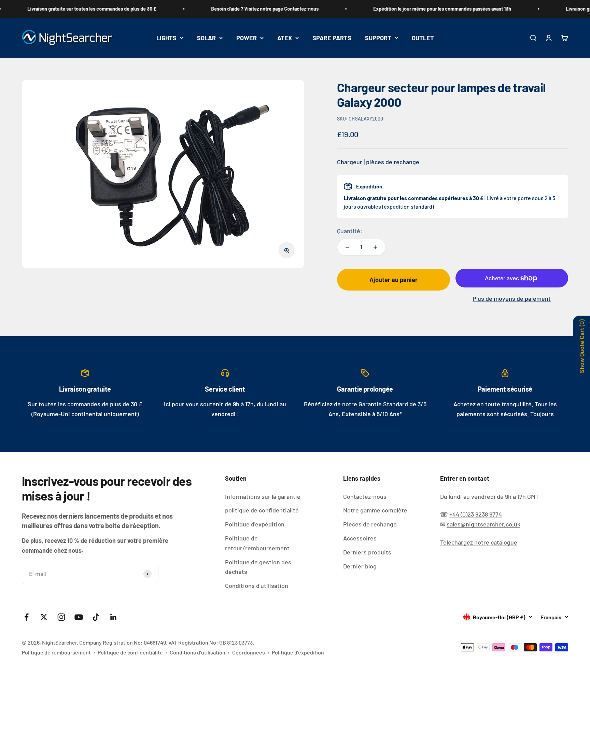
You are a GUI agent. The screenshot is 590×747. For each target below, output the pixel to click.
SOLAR (206, 37)
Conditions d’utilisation (197, 652)
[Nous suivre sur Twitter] (43, 617)
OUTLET (423, 37)
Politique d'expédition (254, 524)
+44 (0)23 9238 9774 (475, 514)
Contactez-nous (365, 496)
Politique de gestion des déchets (258, 567)
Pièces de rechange (370, 524)
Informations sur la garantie (262, 496)
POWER (246, 37)
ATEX (284, 37)
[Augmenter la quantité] (375, 247)
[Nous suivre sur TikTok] (96, 617)
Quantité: (349, 231)
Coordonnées (248, 652)
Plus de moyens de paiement (512, 298)
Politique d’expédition (298, 652)
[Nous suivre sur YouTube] (78, 617)
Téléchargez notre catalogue (478, 542)
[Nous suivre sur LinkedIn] (113, 617)
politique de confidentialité (262, 510)
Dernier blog (360, 566)
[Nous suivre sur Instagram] (61, 617)
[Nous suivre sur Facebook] (26, 617)
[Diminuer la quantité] (347, 247)
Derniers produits (367, 552)
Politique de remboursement (56, 652)
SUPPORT (378, 37)
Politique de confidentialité (130, 652)
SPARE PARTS (331, 37)
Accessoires (360, 538)
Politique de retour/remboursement (257, 543)
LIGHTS (166, 37)
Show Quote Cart (581, 346)
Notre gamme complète (375, 510)
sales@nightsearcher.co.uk (483, 524)
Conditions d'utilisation (256, 585)
